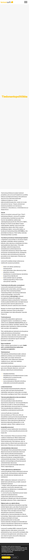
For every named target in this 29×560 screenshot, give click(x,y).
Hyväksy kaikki (6, 557)
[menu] (25, 2)
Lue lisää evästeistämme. (7, 554)
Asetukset (15, 557)
